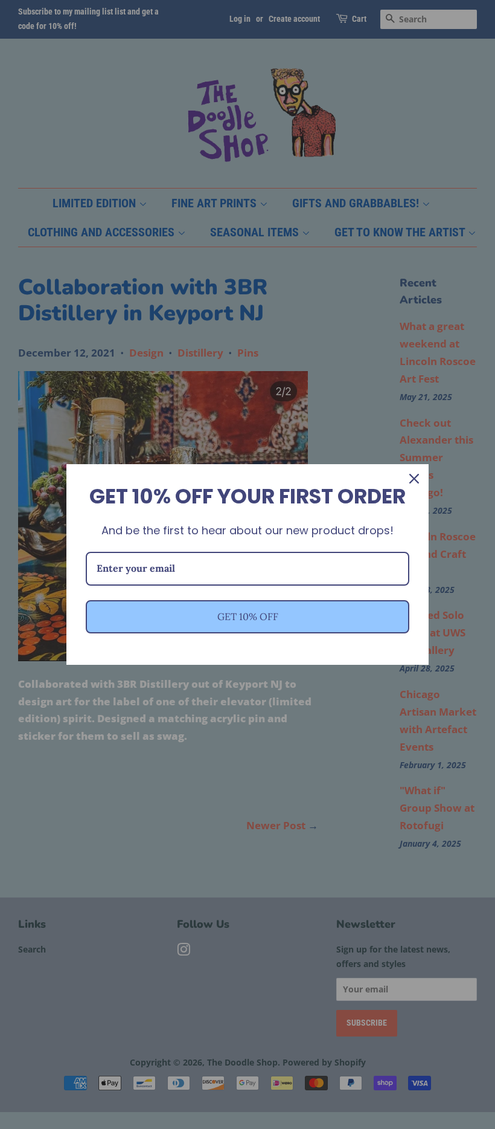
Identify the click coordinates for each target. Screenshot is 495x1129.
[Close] (414, 478)
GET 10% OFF (247, 616)
